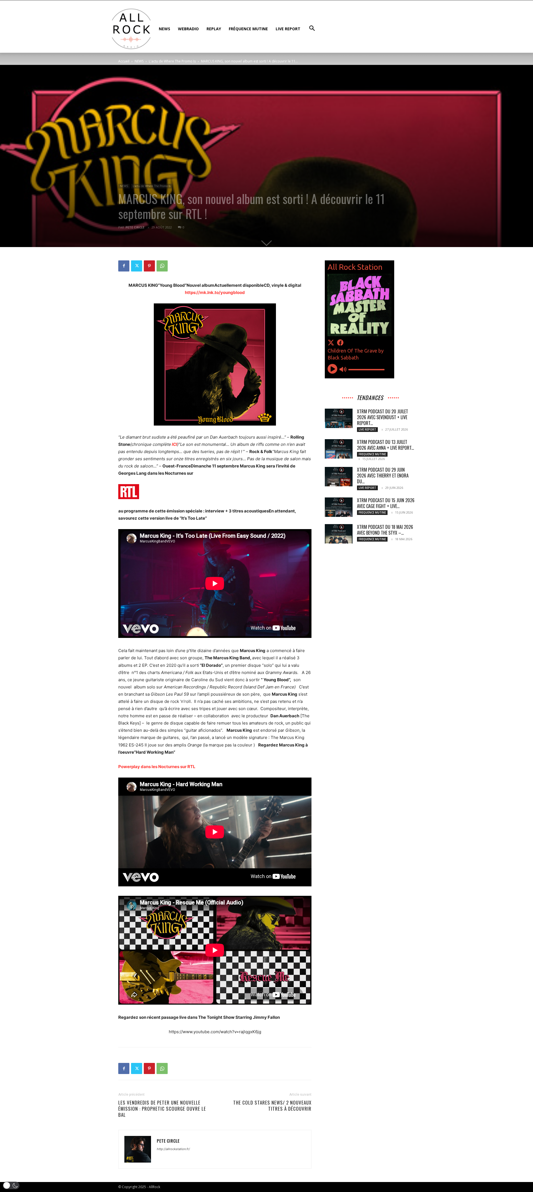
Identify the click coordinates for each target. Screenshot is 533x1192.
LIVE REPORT (367, 429)
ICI (174, 444)
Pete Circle (134, 227)
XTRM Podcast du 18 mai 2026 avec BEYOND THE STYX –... (385, 530)
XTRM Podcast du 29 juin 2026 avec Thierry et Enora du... (383, 475)
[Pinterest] (149, 265)
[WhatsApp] (162, 265)
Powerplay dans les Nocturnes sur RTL (156, 766)
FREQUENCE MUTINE (372, 454)
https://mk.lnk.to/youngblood (215, 292)
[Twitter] (136, 265)
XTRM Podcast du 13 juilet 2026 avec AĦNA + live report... (385, 445)
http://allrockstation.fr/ (173, 1149)
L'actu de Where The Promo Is (172, 61)
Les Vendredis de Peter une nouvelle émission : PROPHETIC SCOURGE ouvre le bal (162, 1109)
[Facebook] (123, 265)
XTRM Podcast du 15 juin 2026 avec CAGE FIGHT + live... (385, 503)
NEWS (139, 61)
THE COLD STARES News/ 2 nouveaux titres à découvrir (272, 1106)
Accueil (123, 61)
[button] (11, 1185)
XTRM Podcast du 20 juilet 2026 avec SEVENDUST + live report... (382, 417)
